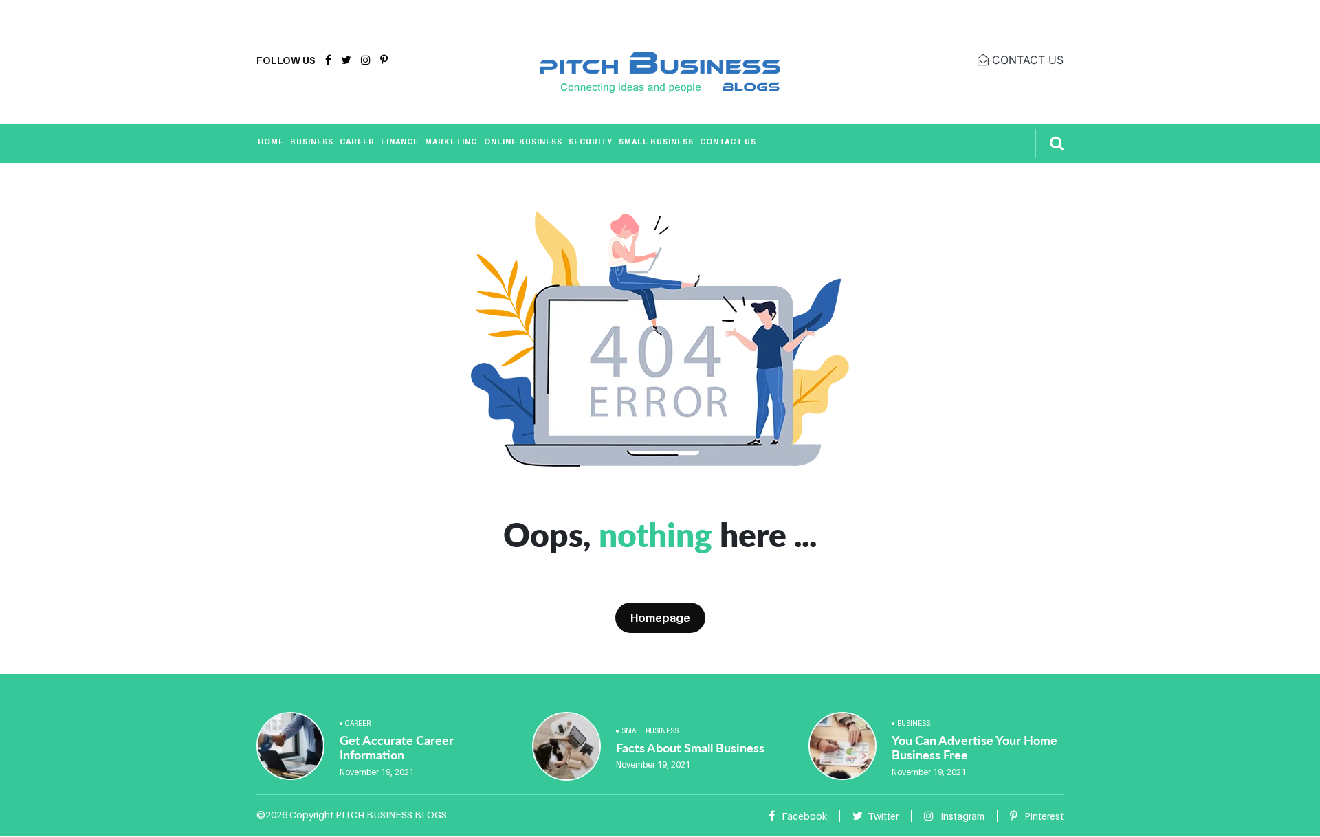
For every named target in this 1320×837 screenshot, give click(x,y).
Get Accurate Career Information (397, 748)
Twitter (883, 816)
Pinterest (1043, 816)
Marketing (451, 141)
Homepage (660, 618)
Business (311, 141)
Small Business (656, 141)
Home (271, 141)
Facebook (803, 816)
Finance (400, 141)
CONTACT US (1026, 60)
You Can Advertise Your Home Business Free (974, 748)
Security (591, 141)
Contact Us (728, 141)
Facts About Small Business (690, 747)
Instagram (961, 816)
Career (357, 141)
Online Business (523, 141)
